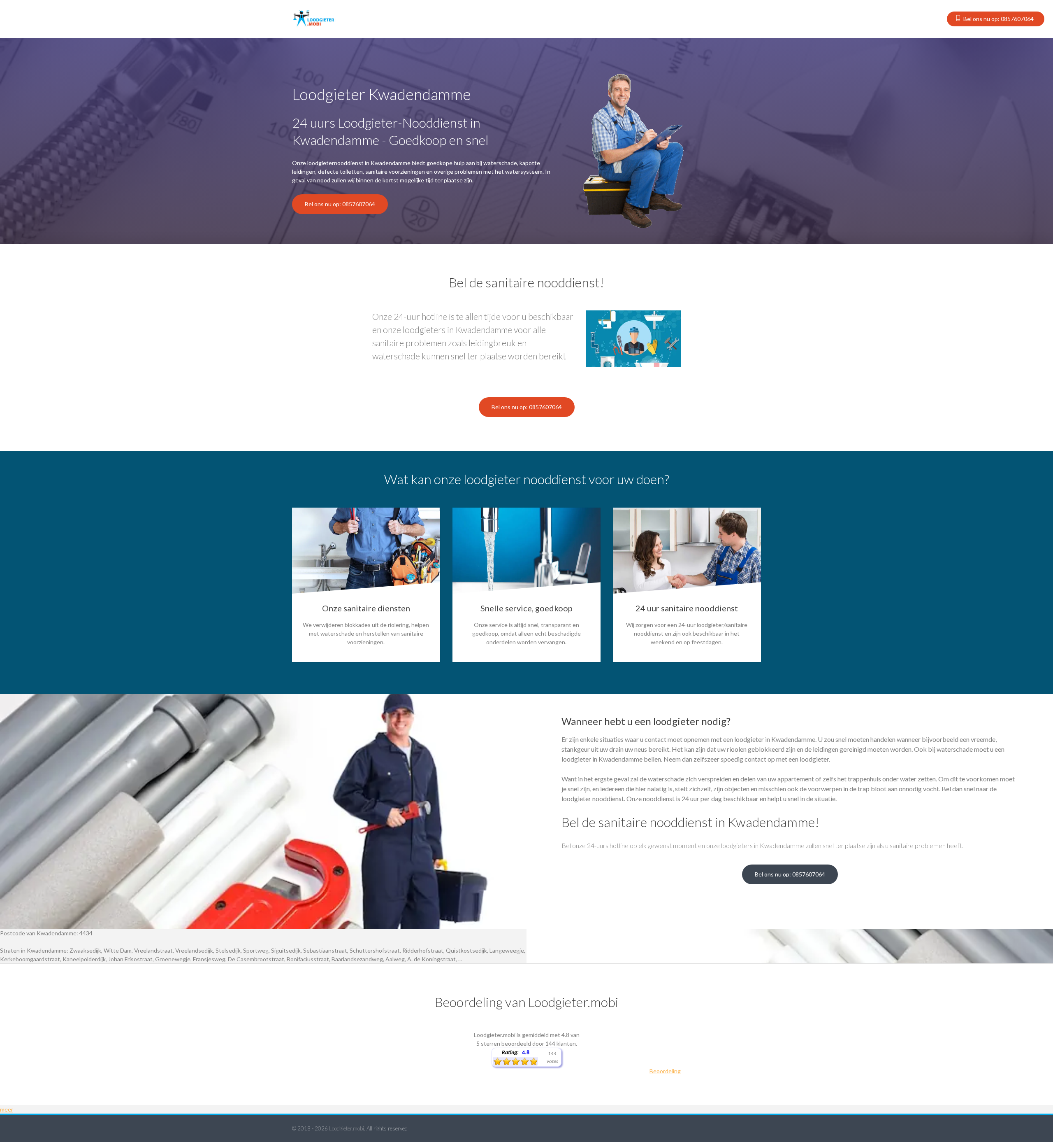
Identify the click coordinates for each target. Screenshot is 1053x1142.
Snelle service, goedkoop (526, 608)
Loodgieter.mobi (346, 1128)
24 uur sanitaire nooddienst (687, 608)
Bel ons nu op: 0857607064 (998, 18)
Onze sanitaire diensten (366, 608)
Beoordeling (665, 1070)
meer (6, 1109)
